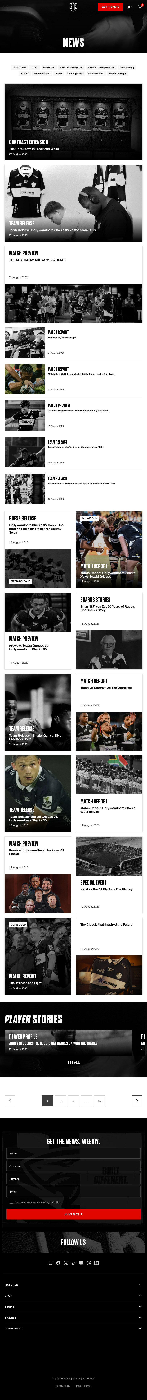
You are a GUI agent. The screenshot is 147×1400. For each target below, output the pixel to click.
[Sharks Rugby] (73, 7)
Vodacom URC (96, 73)
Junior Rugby (127, 67)
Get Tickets (110, 6)
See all (74, 1062)
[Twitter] (66, 1263)
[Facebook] (58, 1263)
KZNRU (25, 73)
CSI (35, 67)
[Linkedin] (96, 1263)
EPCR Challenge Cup (71, 67)
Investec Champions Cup (101, 67)
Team (59, 73)
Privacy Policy (63, 1385)
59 (99, 1100)
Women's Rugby (117, 73)
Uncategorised (75, 73)
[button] (5, 7)
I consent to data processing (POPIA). (37, 1202)
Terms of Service (83, 1385)
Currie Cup (49, 67)
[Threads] (89, 1263)
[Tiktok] (73, 1263)
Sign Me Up (74, 1214)
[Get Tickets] (130, 7)
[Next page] (137, 1100)
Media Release (42, 73)
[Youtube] (81, 1263)
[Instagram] (50, 1263)
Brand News (19, 67)
